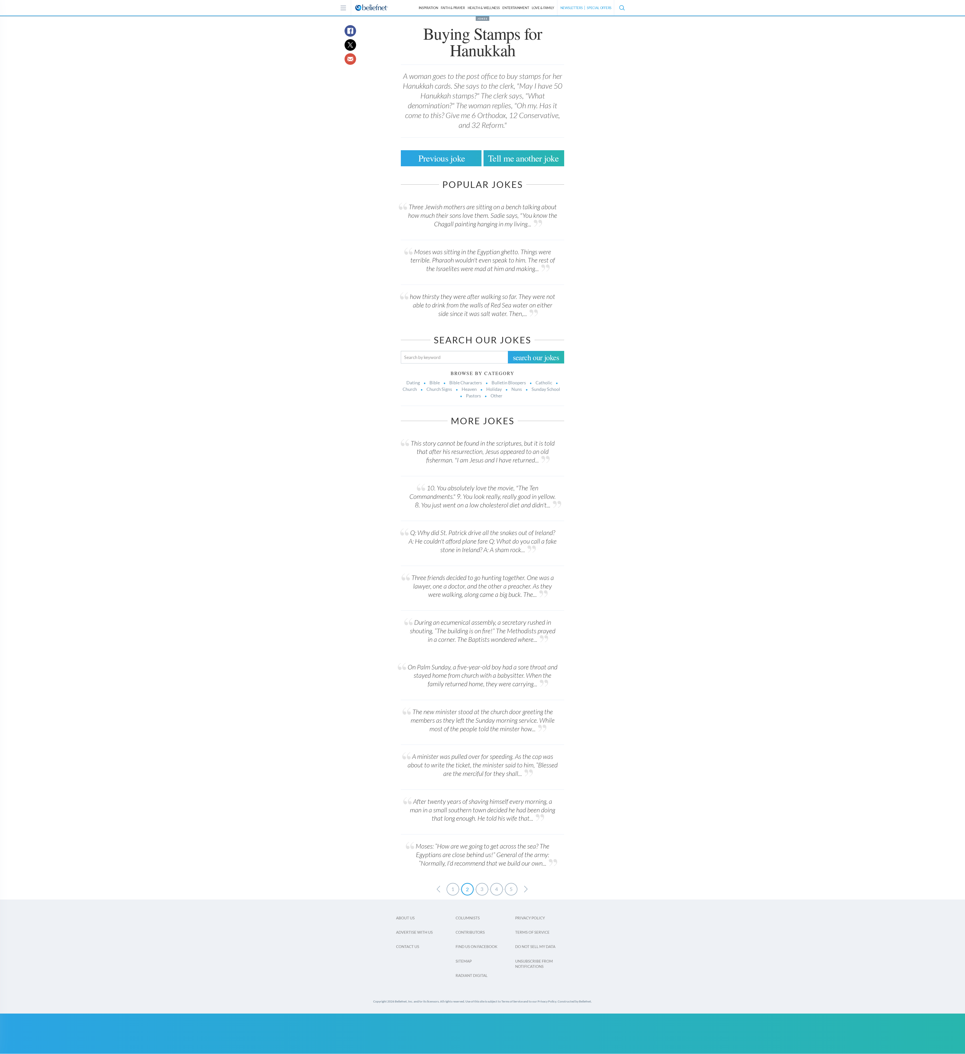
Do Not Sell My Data (535, 946)
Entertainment (515, 8)
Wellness (484, 8)
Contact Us (407, 946)
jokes (482, 18)
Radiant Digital (472, 975)
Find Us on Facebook (476, 946)
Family (543, 8)
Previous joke (441, 158)
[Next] (525, 889)
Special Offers (599, 8)
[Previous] (438, 889)
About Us (405, 918)
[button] (622, 8)
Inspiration (428, 8)
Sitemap (464, 961)
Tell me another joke (523, 158)
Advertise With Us (414, 932)
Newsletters (571, 8)
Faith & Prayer (453, 8)
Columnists (468, 918)
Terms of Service (532, 932)
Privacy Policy (530, 918)
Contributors (470, 932)
